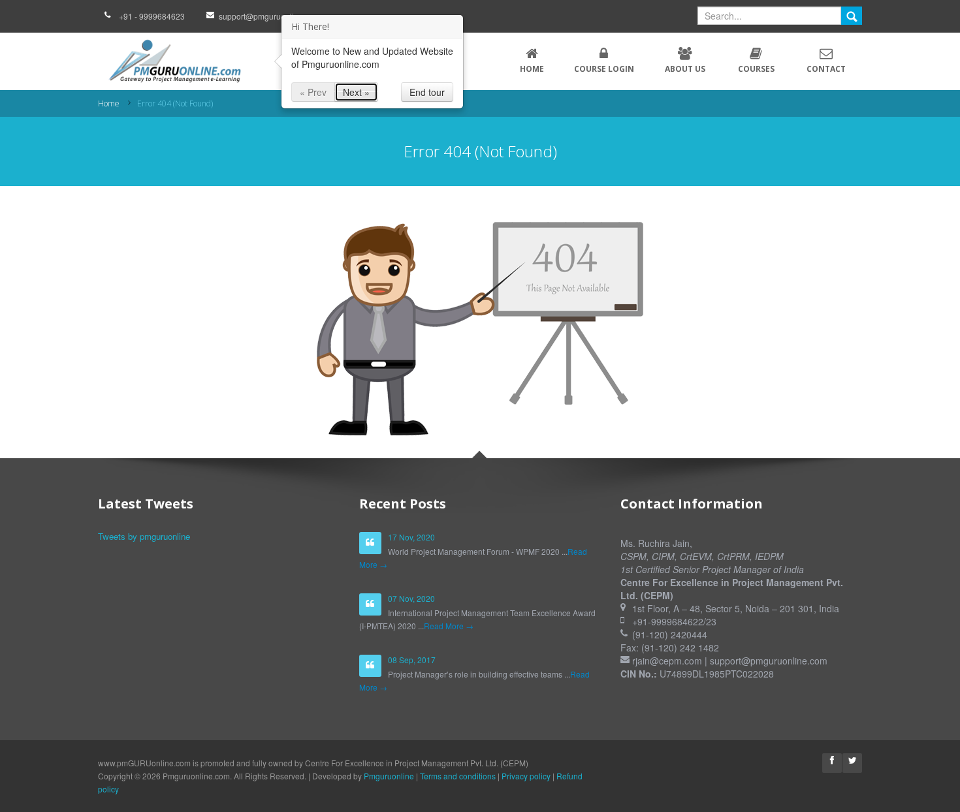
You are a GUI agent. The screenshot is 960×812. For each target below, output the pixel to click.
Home (532, 68)
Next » (356, 92)
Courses (756, 68)
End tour (427, 92)
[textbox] (769, 16)
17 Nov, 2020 (411, 536)
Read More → (448, 625)
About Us (685, 68)
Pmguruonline (389, 775)
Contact (826, 68)
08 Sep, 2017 (412, 659)
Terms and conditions (458, 775)
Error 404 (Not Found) (175, 103)
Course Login (604, 68)
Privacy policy (526, 775)
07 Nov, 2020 (411, 598)
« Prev (313, 92)
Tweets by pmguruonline (144, 536)
